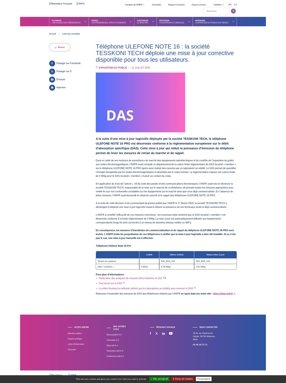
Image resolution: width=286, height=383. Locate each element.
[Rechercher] (233, 11)
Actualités (156, 4)
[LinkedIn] (163, 333)
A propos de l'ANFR (134, 5)
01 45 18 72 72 (200, 344)
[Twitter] (156, 333)
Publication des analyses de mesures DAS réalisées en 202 (130, 278)
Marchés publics (75, 333)
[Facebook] (150, 333)
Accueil (52, 34)
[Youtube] (170, 333)
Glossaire (72, 349)
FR (230, 4)
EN (235, 4)
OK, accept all (160, 379)
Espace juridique (75, 339)
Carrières (218, 5)
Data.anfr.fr (112, 345)
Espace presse (199, 4)
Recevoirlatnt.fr (113, 335)
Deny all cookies (184, 379)
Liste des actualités (71, 34)
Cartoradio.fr (112, 340)
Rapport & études (176, 4)
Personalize (203, 379)
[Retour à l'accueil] (80, 3)
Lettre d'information (76, 344)
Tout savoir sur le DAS (110, 283)
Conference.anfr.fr (115, 356)
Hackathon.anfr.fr (114, 351)
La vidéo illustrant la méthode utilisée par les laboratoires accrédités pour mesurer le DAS (146, 288)
